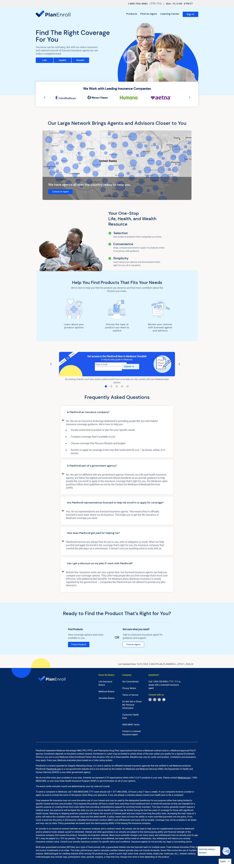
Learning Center (169, 13)
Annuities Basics (106, 698)
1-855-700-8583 (138, 3)
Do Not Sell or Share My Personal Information (132, 704)
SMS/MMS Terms (130, 724)
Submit (127, 366)
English (223, 861)
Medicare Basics (106, 691)
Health (62, 60)
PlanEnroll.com (53, 769)
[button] (117, 412)
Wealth (80, 60)
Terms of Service (130, 695)
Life (44, 60)
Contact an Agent (60, 191)
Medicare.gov (184, 777)
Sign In (190, 14)
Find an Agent (148, 13)
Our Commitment (130, 681)
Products (131, 13)
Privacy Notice (129, 688)
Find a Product (78, 644)
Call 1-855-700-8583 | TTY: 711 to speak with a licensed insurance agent (164, 684)
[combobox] (225, 861)
